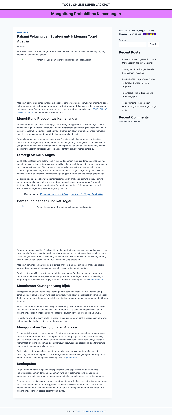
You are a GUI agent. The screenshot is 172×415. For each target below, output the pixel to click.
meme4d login (96, 279)
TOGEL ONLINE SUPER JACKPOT (90, 411)
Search (122, 40)
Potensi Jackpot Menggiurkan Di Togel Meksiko (71, 194)
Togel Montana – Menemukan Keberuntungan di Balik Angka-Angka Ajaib (139, 106)
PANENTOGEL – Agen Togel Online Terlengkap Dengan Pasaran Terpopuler (138, 83)
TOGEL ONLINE (22, 32)
